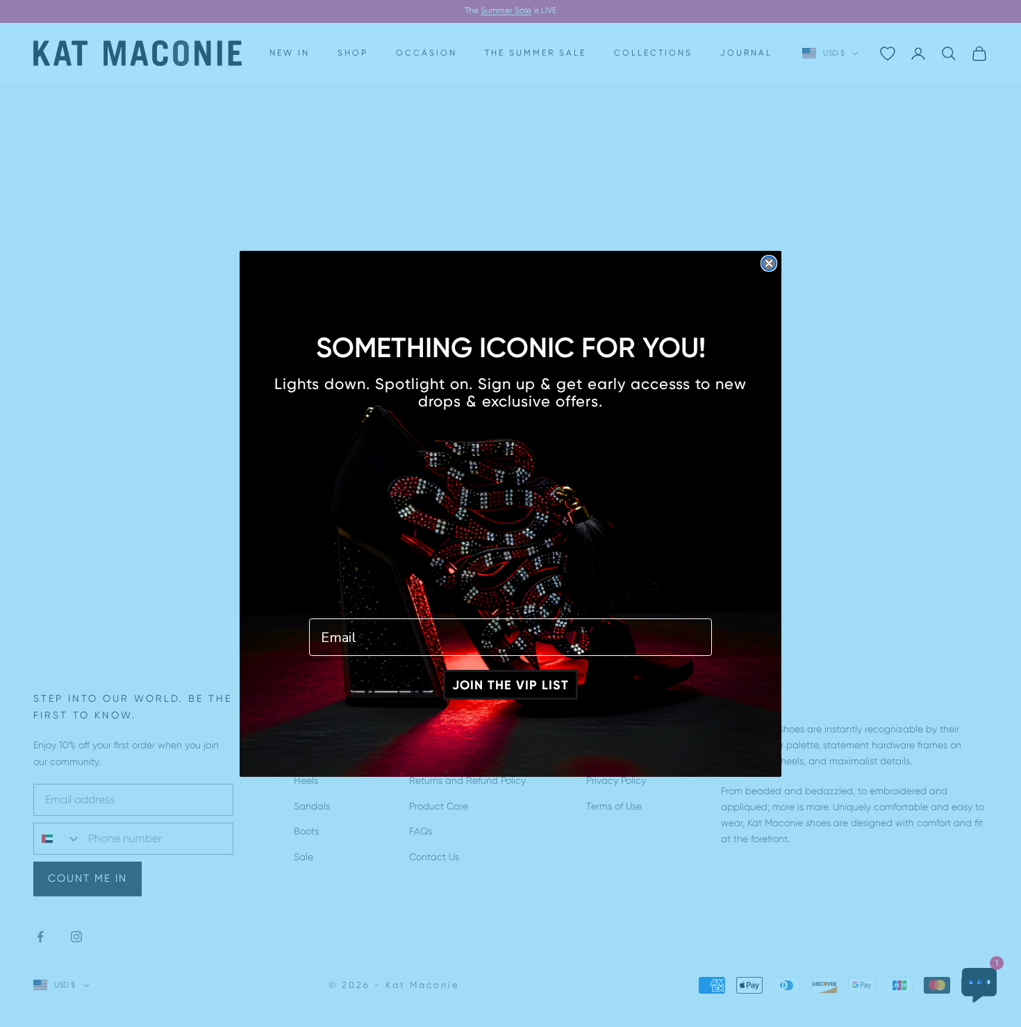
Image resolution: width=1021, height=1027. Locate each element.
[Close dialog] (769, 263)
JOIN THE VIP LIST (510, 685)
